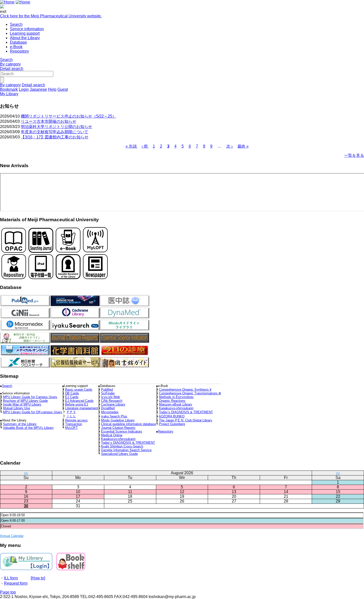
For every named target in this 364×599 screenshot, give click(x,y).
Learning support (25, 33)
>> (338, 473)
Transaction (73, 424)
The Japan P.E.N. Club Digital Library (185, 420)
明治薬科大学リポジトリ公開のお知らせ (56, 127)
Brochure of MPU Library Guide (25, 401)
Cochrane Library (113, 404)
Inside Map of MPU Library (22, 404)
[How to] (38, 578)
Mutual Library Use (16, 408)
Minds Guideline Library (118, 420)
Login (24, 89)
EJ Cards (71, 397)
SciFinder (108, 393)
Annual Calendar (12, 536)
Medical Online (111, 435)
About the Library (25, 38)
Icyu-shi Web (110, 397)
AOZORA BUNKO (171, 416)
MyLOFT (71, 428)
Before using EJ (76, 404)
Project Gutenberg (172, 424)
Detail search (11, 68)
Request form (15, 583)
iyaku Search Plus (114, 416)
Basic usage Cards (78, 389)
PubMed (107, 389)
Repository (19, 51)
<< (26, 473)
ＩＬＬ (71, 416)
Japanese (38, 89)
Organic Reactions (172, 401)
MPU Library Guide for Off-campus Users (32, 412)
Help (52, 89)
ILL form (11, 578)
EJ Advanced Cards (79, 401)
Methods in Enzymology (176, 397)
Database (18, 42)
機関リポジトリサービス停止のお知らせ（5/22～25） (68, 116)
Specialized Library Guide (119, 454)
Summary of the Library (20, 424)
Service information (27, 29)
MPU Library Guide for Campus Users (30, 397)
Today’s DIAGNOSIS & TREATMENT (186, 412)
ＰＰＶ (71, 412)
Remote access (76, 420)
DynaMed (108, 408)
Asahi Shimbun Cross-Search (122, 446)
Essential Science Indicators (121, 431)
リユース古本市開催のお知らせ (48, 121)
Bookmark (9, 89)
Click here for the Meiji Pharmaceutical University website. (51, 16)
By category (10, 64)
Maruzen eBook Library (175, 404)
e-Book (16, 47)
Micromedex (110, 412)
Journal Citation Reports (118, 428)
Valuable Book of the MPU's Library (28, 428)
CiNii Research (111, 401)
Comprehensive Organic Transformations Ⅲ (190, 393)
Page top (8, 592)
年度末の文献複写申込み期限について (54, 132)
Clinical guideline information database (128, 424)
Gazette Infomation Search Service (126, 450)
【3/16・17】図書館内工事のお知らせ (54, 137)
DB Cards (72, 393)
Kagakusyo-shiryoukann (176, 408)
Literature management (81, 408)
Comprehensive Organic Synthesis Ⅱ (185, 389)
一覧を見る (354, 155)
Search (16, 24)
